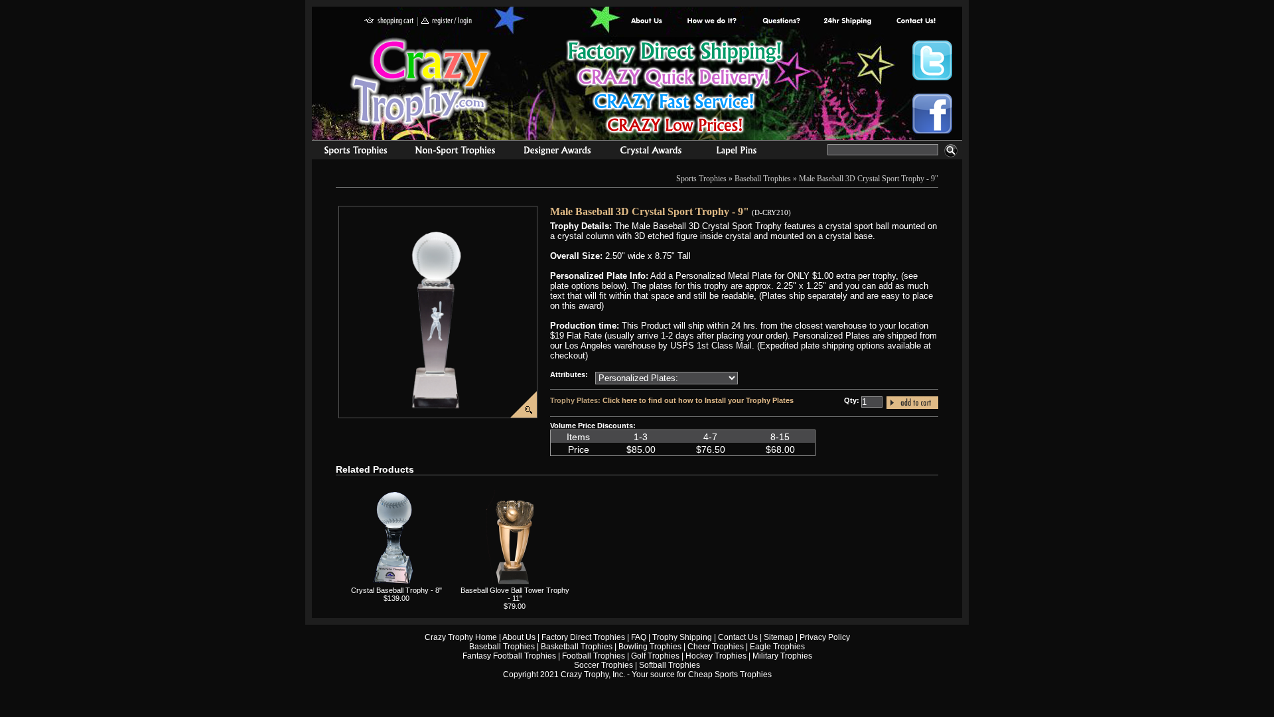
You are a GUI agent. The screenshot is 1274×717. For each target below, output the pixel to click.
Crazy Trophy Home (461, 637)
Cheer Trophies (715, 646)
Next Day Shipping (847, 21)
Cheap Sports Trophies (730, 674)
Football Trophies (593, 656)
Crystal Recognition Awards (650, 152)
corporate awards (557, 152)
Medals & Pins (739, 152)
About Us (647, 21)
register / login (446, 21)
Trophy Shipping (682, 637)
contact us (915, 21)
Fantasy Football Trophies (509, 656)
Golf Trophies (655, 656)
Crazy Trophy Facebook (932, 113)
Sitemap (779, 637)
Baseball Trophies (763, 178)
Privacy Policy (825, 637)
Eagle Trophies (777, 646)
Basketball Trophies (576, 646)
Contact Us (738, 637)
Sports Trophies (350, 152)
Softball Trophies (669, 665)
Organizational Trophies (455, 152)
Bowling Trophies (649, 646)
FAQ (638, 637)
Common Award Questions (781, 21)
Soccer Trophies (603, 665)
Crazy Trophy (421, 81)
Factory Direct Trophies (712, 21)
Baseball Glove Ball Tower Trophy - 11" (514, 594)
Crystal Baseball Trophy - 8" (396, 590)
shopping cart (389, 21)
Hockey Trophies (715, 656)
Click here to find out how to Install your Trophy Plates (698, 400)
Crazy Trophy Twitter (932, 60)
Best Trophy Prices (674, 88)
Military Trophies (782, 656)
